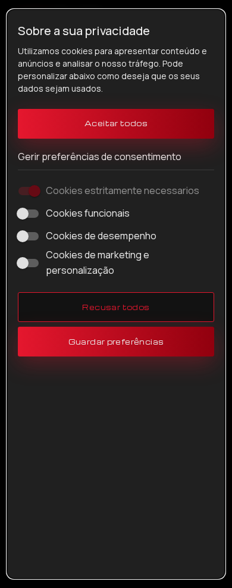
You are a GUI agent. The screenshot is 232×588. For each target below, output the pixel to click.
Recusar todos (115, 307)
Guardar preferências (116, 341)
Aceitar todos (116, 123)
